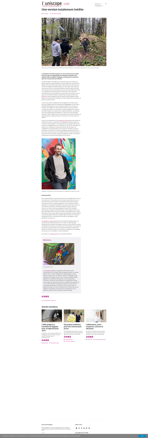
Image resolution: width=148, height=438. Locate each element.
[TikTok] (86, 428)
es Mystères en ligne (47, 221)
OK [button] (142, 435)
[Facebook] (81, 428)
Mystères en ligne (63, 120)
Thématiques (98, 5)
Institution (53, 300)
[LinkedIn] (84, 428)
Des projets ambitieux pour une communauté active (72, 327)
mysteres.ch (53, 234)
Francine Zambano (57, 13)
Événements (48, 300)
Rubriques (97, 3)
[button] (106, 3)
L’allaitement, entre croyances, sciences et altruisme (94, 327)
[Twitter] (76, 428)
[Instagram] (79, 428)
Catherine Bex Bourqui (101, 339)
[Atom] (89, 428)
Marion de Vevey (55, 342)
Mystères (44, 96)
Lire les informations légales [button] (74, 435)
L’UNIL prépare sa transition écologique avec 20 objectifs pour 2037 (50, 328)
